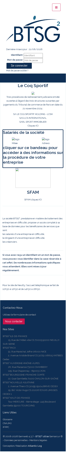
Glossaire (7, 419)
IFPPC (6, 427)
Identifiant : (17, 55)
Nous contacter (13, 321)
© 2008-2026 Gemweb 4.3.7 (18, 436)
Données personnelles (16, 440)
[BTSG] (33, 29)
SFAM (33, 192)
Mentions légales (38, 440)
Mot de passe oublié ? (17, 70)
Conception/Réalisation (22, 446)
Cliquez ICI (33, 111)
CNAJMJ (7, 423)
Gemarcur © (56, 436)
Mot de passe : (15, 60)
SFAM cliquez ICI (33, 199)
